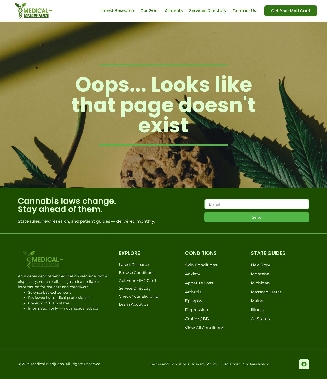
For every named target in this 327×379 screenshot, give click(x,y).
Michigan (260, 283)
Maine (257, 300)
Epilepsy (193, 300)
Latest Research (117, 11)
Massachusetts (266, 291)
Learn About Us (133, 304)
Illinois (257, 309)
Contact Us (244, 11)
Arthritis (193, 291)
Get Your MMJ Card (137, 280)
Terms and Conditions (169, 364)
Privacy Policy (204, 364)
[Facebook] (304, 364)
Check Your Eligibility (139, 296)
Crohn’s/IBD (197, 318)
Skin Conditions (201, 265)
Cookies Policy (256, 364)
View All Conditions (204, 327)
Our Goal (149, 11)
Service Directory (135, 288)
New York (260, 265)
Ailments (174, 11)
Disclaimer (230, 364)
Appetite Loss (199, 283)
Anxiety (192, 274)
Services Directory (207, 11)
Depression (196, 309)
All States (260, 318)
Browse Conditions (136, 272)
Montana (260, 274)
